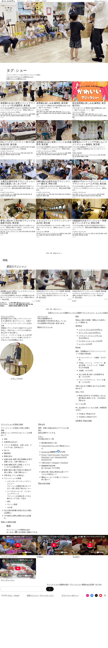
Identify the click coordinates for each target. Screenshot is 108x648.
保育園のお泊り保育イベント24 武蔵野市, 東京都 (54, 143)
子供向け (18, 112)
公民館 (15, 194)
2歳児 (47, 111)
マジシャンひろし (8, 316)
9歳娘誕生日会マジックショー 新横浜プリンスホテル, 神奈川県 (89, 221)
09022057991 (46, 459)
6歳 (9, 114)
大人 (37, 235)
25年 (3, 114)
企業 (30, 114)
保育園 (33, 114)
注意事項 (79, 420)
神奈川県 (38, 195)
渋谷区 (2, 233)
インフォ (103, 1)
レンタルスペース (54, 233)
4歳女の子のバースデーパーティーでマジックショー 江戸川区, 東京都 (89, 182)
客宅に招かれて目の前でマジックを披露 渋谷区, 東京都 (17, 221)
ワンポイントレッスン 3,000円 (90, 341)
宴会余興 (79, 153)
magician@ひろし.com (50, 446)
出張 (4, 115)
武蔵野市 (22, 115)
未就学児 (13, 115)
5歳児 (6, 114)
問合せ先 (41, 424)
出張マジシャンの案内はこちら (16, 79)
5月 (76, 155)
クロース (6, 229)
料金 (77, 316)
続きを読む (5, 299)
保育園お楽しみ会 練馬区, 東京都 (52, 103)
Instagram (55, 462)
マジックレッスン (8, 580)
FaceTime (64, 455)
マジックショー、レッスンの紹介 (95, 313)
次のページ (57, 253)
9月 (11, 114)
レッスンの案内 (75, 313)
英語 (97, 195)
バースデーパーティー (9, 557)
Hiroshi (16, 595)
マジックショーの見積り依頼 (12, 424)
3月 (42, 194)
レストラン (88, 233)
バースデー (3, 151)
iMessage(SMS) (61, 457)
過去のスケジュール (45, 327)
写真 (1, 115)
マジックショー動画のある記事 (82, 584)
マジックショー (11, 112)
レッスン (38, 300)
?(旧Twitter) (46, 462)
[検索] (50, 589)
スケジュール (42, 316)
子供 (7, 115)
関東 (29, 115)
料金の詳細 (87, 420)
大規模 (40, 235)
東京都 (18, 115)
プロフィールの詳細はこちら (12, 340)
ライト (2, 229)
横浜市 (76, 235)
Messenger (45, 452)
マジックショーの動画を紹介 (58, 584)
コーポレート (3, 112)
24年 (44, 111)
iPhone (43, 455)
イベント (15, 114)
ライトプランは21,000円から (90, 332)
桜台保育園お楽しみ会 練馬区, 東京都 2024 (89, 104)
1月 (37, 233)
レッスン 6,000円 (85, 344)
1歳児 (41, 111)
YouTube (47, 468)
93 (51, 309)
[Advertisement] (47, 623)
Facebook (64, 462)
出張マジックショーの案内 (58, 313)
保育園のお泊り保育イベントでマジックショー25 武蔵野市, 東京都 (17, 104)
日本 (10, 115)
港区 (10, 195)
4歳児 (53, 111)
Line (52, 457)
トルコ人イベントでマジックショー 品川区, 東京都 (53, 221)
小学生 (74, 195)
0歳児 (37, 111)
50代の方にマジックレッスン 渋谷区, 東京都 (53, 291)
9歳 (80, 233)
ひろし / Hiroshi (17, 378)
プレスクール (25, 114)
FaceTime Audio (54, 455)
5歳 (6, 153)
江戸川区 (91, 195)
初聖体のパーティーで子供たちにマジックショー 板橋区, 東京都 (89, 143)
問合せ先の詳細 (44, 483)
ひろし (40, 436)
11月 (1, 153)
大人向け (76, 557)
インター (82, 155)
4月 (6, 194)
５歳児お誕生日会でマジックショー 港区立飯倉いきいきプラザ (17, 182)
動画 (8, 525)
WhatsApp (45, 457)
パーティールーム (16, 153)
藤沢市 (44, 195)
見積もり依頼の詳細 (8, 522)
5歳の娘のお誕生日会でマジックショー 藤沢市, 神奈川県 (53, 182)
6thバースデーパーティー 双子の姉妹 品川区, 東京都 (17, 143)
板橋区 (82, 156)
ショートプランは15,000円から (91, 329)
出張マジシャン (33, 595)
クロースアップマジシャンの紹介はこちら (19, 77)
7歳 (78, 155)
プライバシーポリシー (70, 595)
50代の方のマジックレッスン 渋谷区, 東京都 (89, 291)
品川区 (28, 153)
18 (51, 253)
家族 (1, 154)
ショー (19, 114)
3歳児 (50, 111)
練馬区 (69, 113)
